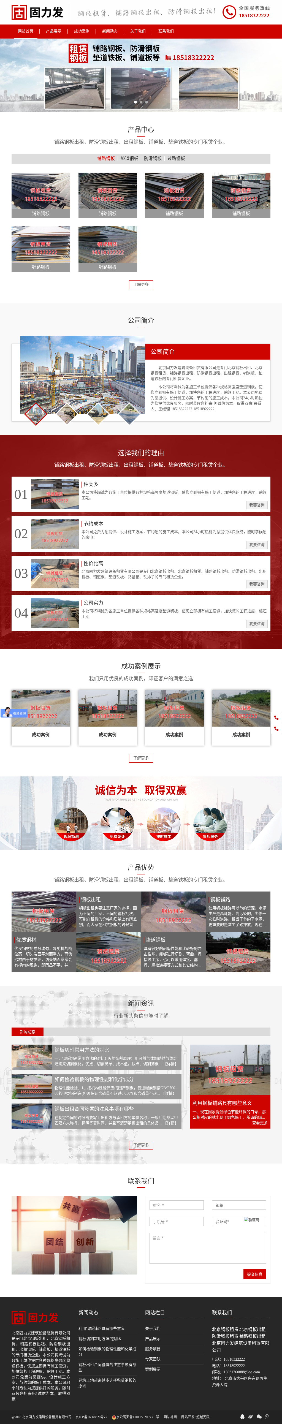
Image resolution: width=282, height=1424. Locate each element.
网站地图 (170, 1417)
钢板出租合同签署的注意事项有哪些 (94, 1109)
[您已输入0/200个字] (208, 1248)
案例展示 (153, 1369)
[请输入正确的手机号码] (177, 1221)
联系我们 (222, 1313)
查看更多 (260, 1123)
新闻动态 (88, 1313)
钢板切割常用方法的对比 (82, 1050)
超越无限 (203, 1417)
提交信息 (254, 1274)
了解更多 (141, 284)
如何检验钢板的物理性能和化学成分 (94, 1079)
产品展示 (153, 1339)
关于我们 (153, 1329)
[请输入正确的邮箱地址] (239, 1205)
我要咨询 (257, 505)
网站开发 (187, 1417)
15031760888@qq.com (242, 1372)
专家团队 (153, 1359)
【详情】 (170, 1064)
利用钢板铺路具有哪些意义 (222, 1103)
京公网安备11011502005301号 (137, 1417)
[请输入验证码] (239, 1221)
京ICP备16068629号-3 (91, 1417)
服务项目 (153, 1349)
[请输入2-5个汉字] (177, 1205)
